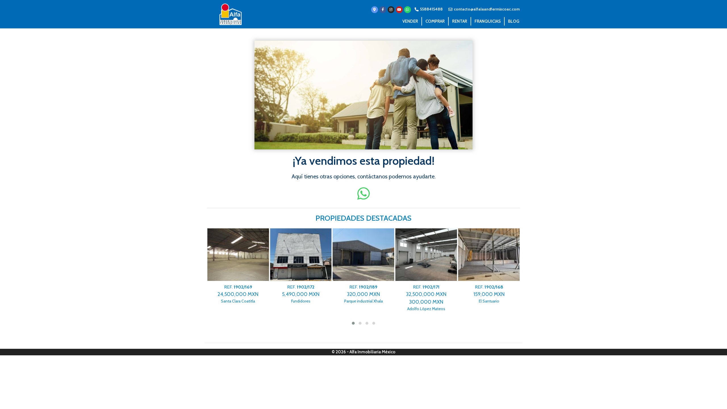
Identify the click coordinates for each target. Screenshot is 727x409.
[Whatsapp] (407, 9)
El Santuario (489, 294)
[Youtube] (399, 9)
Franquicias (488, 21)
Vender (410, 21)
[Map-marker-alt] (374, 9)
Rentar (459, 21)
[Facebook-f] (382, 9)
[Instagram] (391, 9)
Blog (513, 21)
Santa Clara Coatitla (238, 294)
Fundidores (300, 294)
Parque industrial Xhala (363, 294)
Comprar (435, 21)
